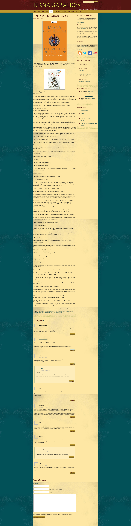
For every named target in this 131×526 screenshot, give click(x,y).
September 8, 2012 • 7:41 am (43, 407)
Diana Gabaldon (51, 311)
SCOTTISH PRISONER (86, 118)
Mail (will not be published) (55, 489)
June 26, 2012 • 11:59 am (43, 437)
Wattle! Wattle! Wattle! (83, 77)
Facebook (89, 53)
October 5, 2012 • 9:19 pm (43, 357)
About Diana (45, 11)
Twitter (84, 53)
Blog (51, 11)
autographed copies (43, 311)
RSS (79, 53)
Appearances (71, 11)
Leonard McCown (43, 339)
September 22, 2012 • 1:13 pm (44, 389)
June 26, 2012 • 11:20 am (43, 465)
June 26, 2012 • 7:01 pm (44, 451)
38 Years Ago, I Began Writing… (85, 81)
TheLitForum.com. (83, 28)
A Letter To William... (91, 91)
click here (90, 33)
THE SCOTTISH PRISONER (55, 312)
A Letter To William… (83, 63)
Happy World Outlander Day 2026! (85, 66)
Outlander (83, 115)
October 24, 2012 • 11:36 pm (43, 340)
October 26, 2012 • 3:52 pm (43, 326)
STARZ (82, 121)
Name (52, 486)
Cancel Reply (35, 483)
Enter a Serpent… (82, 70)
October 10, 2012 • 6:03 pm (45, 370)
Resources (78, 11)
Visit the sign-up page (83, 46)
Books (55, 11)
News (39, 11)
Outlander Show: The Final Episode (85, 74)
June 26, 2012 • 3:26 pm (43, 423)
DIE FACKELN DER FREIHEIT (63, 311)
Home (35, 11)
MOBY (82, 113)
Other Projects (62, 11)
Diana (42, 368)
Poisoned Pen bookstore (42, 312)
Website (50, 492)
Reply (72, 334)
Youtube (94, 53)
